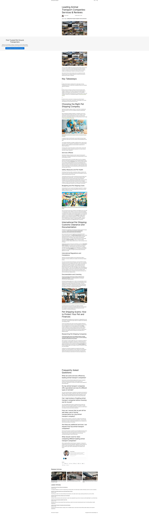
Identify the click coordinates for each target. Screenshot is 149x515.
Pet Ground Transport (54, 0)
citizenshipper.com (72, 456)
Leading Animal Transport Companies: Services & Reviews (60, 505)
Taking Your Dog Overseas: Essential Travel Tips (59, 499)
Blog (65, 18)
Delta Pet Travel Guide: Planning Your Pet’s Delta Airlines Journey (61, 491)
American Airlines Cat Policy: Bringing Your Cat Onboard (60, 495)
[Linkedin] (64, 458)
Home (63, 18)
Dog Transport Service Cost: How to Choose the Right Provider (58, 481)
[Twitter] (65, 458)
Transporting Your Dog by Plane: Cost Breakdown (59, 487)
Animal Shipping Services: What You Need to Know (90, 481)
